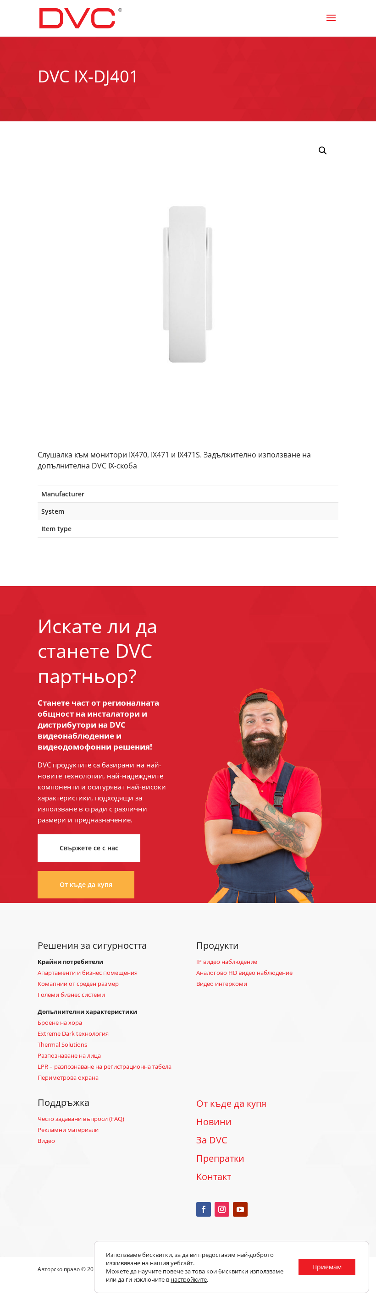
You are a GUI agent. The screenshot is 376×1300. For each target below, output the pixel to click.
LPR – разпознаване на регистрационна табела (104, 1066)
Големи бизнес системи (71, 994)
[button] (323, 150)
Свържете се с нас (89, 847)
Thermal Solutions (62, 1044)
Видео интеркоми (221, 983)
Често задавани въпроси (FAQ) (81, 1119)
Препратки (220, 1158)
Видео (46, 1141)
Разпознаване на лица (69, 1055)
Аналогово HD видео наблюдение (244, 972)
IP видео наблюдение (226, 961)
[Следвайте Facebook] (203, 1209)
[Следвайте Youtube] (240, 1209)
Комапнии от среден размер (78, 983)
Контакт (213, 1176)
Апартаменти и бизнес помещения (88, 972)
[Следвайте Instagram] (222, 1209)
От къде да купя (86, 884)
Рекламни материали (68, 1130)
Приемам (327, 1266)
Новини (214, 1121)
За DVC (211, 1140)
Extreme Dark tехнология (73, 1033)
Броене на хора (60, 1022)
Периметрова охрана (68, 1077)
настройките (189, 1279)
